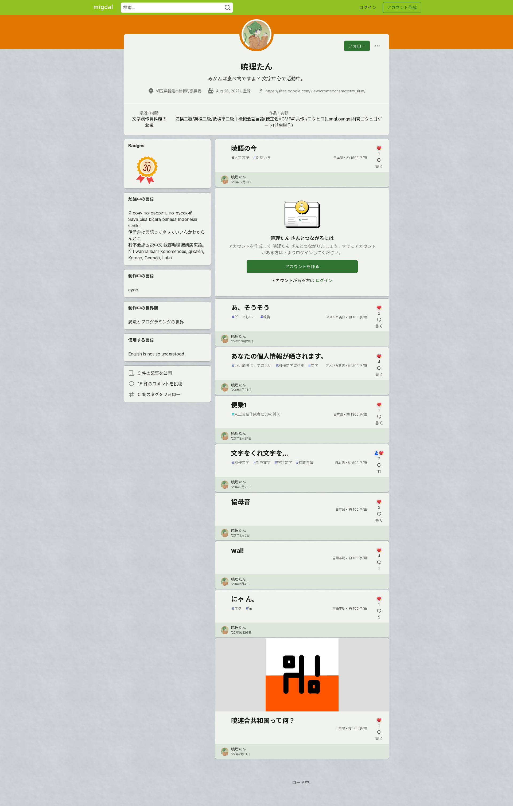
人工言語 (240, 157)
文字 (313, 365)
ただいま (262, 157)
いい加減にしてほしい (252, 365)
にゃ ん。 (244, 599)
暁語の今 (244, 148)
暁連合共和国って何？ (263, 721)
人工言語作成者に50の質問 (256, 414)
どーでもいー (244, 317)
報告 (265, 317)
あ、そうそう (250, 308)
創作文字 (240, 462)
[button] (146, 170)
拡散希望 (304, 462)
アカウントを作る (302, 266)
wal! (237, 550)
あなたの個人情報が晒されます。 (279, 356)
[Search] (227, 8)
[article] (302, 710)
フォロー (357, 46)
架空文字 (262, 462)
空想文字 (283, 462)
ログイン (367, 7)
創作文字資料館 (290, 365)
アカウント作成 (402, 7)
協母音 (240, 502)
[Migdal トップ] (103, 7)
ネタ (237, 608)
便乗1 (239, 405)
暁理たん (238, 177)
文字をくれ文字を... (259, 453)
